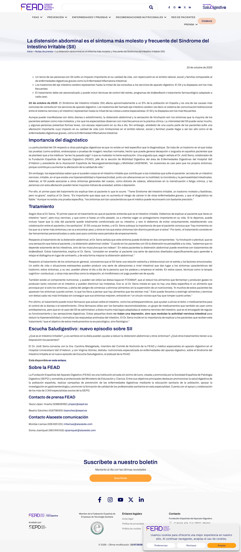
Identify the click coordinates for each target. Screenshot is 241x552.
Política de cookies (131, 528)
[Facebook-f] (169, 7)
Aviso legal (127, 519)
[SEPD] (38, 527)
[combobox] (105, 7)
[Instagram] (174, 7)
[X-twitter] (184, 7)
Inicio (30, 51)
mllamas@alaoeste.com (78, 424)
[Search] (153, 7)
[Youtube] (179, 7)
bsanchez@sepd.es (75, 410)
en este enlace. (57, 360)
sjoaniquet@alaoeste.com (80, 430)
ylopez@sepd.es (78, 404)
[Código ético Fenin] (97, 528)
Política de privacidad (133, 523)
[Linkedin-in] (190, 7)
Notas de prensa (44, 51)
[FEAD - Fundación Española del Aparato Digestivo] (37, 6)
